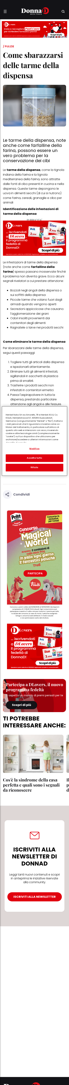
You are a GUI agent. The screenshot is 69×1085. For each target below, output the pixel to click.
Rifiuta (34, 467)
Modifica (34, 448)
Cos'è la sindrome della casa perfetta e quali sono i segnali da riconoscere (31, 785)
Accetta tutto (34, 457)
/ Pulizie (8, 46)
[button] (5, 11)
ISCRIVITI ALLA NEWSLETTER (34, 897)
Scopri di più (21, 705)
